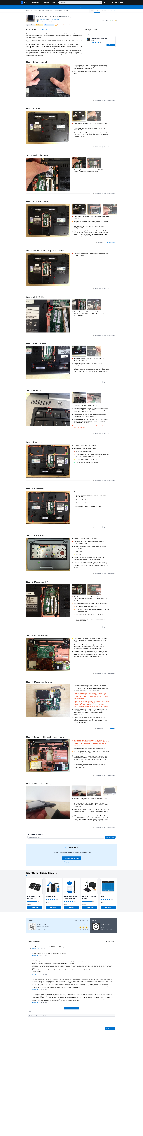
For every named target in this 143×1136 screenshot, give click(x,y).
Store (54, 2)
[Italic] (32, 1015)
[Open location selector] (108, 2)
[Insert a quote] (39, 1015)
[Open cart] (112, 2)
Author (30, 920)
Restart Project (105, 924)
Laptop (35, 10)
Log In (121, 2)
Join (116, 2)
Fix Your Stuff (35, 2)
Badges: (85, 924)
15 (107, 20)
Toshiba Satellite (58, 10)
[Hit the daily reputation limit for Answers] (80, 927)
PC (31, 10)
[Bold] (29, 1015)
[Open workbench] (104, 2)
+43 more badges (84, 929)
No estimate (32, 24)
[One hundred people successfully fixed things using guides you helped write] (86, 927)
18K (103, 20)
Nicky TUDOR (35, 948)
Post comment (110, 1028)
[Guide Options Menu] (115, 11)
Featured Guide (50, 24)
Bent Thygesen (36, 974)
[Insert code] (34, 1015)
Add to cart (110, 45)
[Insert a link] (37, 1015)
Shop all (28, 876)
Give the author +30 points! (72, 858)
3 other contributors (54, 19)
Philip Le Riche (43, 19)
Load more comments (72, 1008)
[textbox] (71, 1021)
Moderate (40, 24)
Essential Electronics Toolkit (99, 38)
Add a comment (109, 106)
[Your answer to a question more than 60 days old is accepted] (83, 927)
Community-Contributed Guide (64, 24)
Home (27, 10)
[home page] (25, 2)
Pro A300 (66, 10)
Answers (103, 10)
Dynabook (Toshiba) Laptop (45, 10)
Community (46, 2)
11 (112, 20)
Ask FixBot (98, 100)
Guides (97, 10)
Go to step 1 (42, 30)
